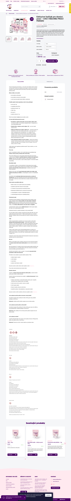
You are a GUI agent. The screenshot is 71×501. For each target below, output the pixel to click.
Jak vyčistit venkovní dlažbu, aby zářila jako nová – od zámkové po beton (41, 480)
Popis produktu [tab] (20, 81)
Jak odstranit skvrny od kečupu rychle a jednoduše (26, 480)
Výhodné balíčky (50, 99)
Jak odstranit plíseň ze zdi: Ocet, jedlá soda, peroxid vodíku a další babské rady (41, 490)
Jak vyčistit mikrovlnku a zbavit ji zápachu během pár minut (26, 488)
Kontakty (7, 1)
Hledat (40, 6)
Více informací (33, 496)
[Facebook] (51, 484)
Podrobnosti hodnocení (51, 24)
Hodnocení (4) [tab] (50, 81)
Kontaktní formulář (55, 487)
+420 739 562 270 (56, 481)
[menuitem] (9, 10)
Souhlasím (48, 495)
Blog (11, 1)
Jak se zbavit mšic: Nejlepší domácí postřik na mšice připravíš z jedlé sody (40, 486)
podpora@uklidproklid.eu (57, 479)
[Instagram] (53, 484)
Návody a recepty (16, 1)
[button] (25, 459)
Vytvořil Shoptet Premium (53, 499)
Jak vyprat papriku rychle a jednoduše (25, 485)
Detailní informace (40, 38)
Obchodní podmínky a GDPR (10, 487)
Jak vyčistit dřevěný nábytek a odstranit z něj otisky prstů (40, 483)
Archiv (22, 491)
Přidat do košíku (51, 61)
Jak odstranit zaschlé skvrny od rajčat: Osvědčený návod (26, 482)
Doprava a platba (34, 1)
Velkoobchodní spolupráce (25, 1)
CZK (62, 1)
